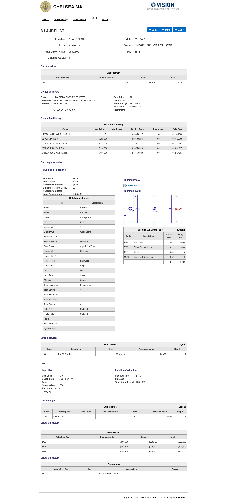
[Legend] (72, 378)
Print (167, 29)
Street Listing (61, 19)
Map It (180, 29)
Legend (181, 229)
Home (105, 19)
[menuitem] (45, 18)
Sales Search (79, 19)
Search (45, 19)
